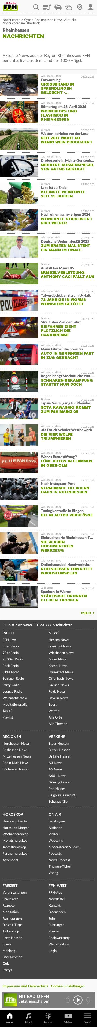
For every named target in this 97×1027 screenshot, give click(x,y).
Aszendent (10, 860)
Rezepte (9, 905)
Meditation (11, 912)
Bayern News (58, 698)
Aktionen (55, 828)
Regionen (12, 737)
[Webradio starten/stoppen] (78, 1000)
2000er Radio (13, 659)
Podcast (48, 1022)
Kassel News (58, 666)
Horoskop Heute (15, 821)
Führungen (56, 925)
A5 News (55, 769)
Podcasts (55, 853)
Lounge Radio (12, 691)
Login (53, 951)
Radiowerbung (59, 938)
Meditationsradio (15, 704)
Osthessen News (15, 750)
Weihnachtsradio (15, 698)
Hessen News (59, 640)
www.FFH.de (33, 625)
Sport (53, 704)
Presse (54, 931)
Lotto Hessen (12, 938)
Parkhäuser (57, 789)
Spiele (7, 944)
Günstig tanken (60, 782)
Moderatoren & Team (64, 847)
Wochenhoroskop (15, 834)
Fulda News (57, 691)
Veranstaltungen (15, 892)
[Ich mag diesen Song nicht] (88, 1000)
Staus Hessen (59, 743)
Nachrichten (11, 20)
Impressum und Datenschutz (25, 986)
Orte (27, 20)
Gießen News (59, 685)
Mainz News (58, 659)
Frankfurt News (60, 646)
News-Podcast (59, 860)
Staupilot (58, 5)
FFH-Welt (57, 886)
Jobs (52, 918)
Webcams (56, 841)
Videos (54, 834)
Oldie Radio (11, 672)
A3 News (55, 763)
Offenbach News (61, 679)
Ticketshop (11, 931)
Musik (29, 1022)
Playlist (47, 5)
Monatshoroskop (15, 841)
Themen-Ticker (60, 866)
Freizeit (10, 886)
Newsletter (57, 899)
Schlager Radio (13, 679)
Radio (8, 633)
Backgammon (12, 957)
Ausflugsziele (12, 918)
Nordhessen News (16, 743)
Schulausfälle (58, 802)
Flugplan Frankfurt (62, 795)
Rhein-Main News (16, 763)
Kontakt (55, 905)
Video (68, 1022)
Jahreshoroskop (14, 847)
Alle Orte (55, 717)
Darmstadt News (61, 672)
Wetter (69, 5)
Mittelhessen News (17, 756)
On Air (55, 814)
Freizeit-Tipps (13, 925)
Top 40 (8, 711)
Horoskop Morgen (16, 828)
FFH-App (55, 892)
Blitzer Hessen (59, 750)
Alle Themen (58, 724)
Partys (7, 970)
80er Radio (11, 646)
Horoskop (13, 814)
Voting (53, 873)
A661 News (57, 776)
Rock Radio (11, 666)
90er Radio (11, 653)
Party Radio (11, 685)
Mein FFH (90, 5)
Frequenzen (57, 912)
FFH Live (9, 640)
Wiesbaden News (61, 653)
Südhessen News (15, 769)
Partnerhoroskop (15, 853)
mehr (86, 613)
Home (9, 1022)
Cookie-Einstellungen (68, 986)
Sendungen (57, 821)
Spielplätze (10, 899)
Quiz (6, 964)
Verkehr (57, 737)
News (54, 633)
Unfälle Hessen (60, 756)
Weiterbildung (59, 944)
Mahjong (9, 951)
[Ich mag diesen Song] (67, 1000)
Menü (87, 1022)
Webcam (80, 5)
